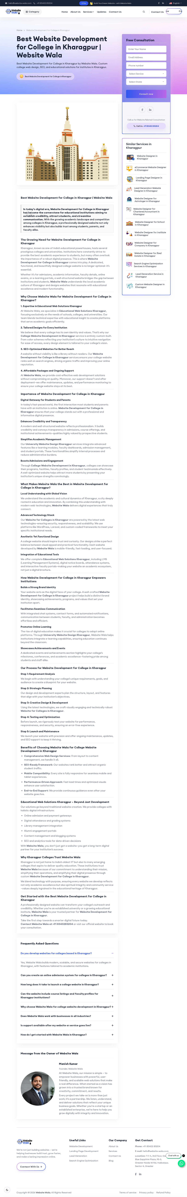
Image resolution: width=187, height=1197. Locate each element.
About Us (75, 11)
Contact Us (115, 11)
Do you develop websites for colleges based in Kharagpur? (56, 953)
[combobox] (146, 74)
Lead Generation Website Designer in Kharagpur (147, 189)
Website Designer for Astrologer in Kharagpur (147, 200)
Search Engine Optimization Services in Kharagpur (148, 265)
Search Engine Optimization (83, 1160)
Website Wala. (43, 1192)
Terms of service (127, 1192)
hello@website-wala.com (19, 3)
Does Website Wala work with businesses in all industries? (56, 1016)
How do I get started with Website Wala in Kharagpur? (54, 1034)
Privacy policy (146, 1192)
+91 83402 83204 (44, 3)
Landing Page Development (83, 1151)
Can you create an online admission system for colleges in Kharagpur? (64, 975)
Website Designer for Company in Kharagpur (147, 244)
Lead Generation (78, 1155)
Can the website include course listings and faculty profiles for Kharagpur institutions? (59, 995)
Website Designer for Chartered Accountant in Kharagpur (146, 211)
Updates (101, 11)
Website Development (81, 1146)
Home (65, 11)
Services (87, 11)
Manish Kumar (68, 1063)
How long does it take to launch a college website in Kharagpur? (60, 984)
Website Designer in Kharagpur (147, 157)
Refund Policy (163, 1192)
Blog (111, 1160)
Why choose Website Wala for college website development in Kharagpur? (66, 1006)
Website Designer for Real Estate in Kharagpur (148, 254)
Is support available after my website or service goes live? (56, 1025)
